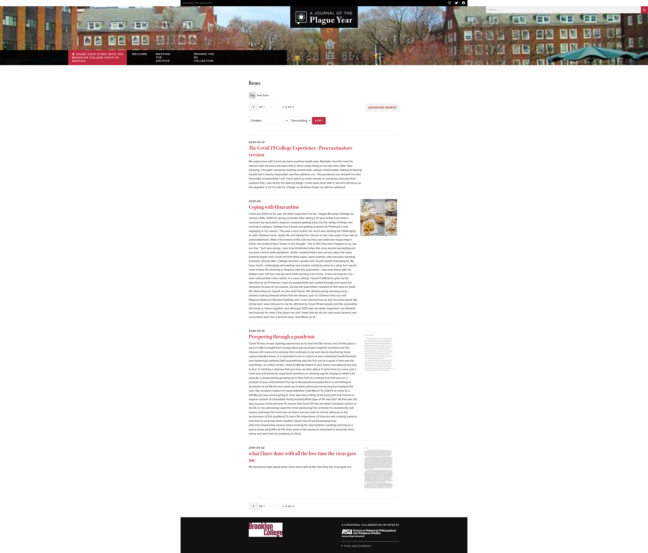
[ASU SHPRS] (369, 536)
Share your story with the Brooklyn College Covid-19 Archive (97, 58)
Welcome (139, 54)
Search (644, 9)
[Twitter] (456, 3)
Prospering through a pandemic (282, 336)
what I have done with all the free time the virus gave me (302, 457)
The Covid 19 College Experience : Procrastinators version (300, 151)
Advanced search (382, 107)
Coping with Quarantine (274, 206)
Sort (319, 120)
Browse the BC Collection (204, 57)
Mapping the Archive (163, 57)
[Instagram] (449, 3)
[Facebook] (462, 3)
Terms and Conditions (357, 545)
